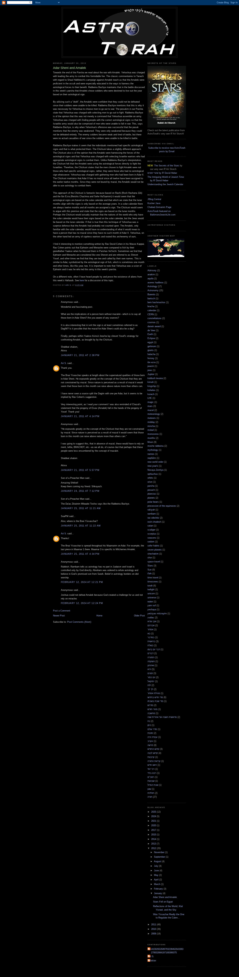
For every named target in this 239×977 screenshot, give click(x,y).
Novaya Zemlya (155, 470)
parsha (150, 486)
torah (150, 585)
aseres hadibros (155, 282)
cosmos (151, 322)
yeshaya (151, 609)
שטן (149, 789)
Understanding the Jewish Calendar (165, 184)
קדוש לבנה (152, 753)
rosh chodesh (154, 521)
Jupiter (150, 374)
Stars (150, 565)
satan (150, 525)
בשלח (150, 645)
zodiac (150, 617)
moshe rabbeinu (155, 446)
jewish (150, 366)
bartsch (151, 298)
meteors (151, 418)
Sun (149, 569)
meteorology (153, 414)
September (160, 857)
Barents (151, 294)
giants (150, 350)
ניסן (149, 725)
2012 (154, 848)
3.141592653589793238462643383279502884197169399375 (165, 951)
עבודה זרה (152, 737)
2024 (154, 816)
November (159, 852)
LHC (149, 398)
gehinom (151, 346)
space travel (153, 561)
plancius (151, 493)
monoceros (153, 434)
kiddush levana (155, 378)
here (82, 280)
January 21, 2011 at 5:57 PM (80, 470)
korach (150, 394)
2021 (154, 821)
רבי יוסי (150, 769)
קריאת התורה (153, 761)
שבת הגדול (152, 785)
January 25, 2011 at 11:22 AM (81, 525)
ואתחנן (150, 665)
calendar (151, 310)
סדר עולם (152, 729)
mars (150, 406)
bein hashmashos (156, 302)
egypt (150, 342)
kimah (150, 382)
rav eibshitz (153, 517)
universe (151, 597)
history (150, 358)
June (157, 870)
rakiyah (151, 509)
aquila (150, 278)
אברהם (150, 625)
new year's (152, 466)
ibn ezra (151, 362)
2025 (154, 811)
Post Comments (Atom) (79, 622)
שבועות (150, 781)
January (158, 893)
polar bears (153, 502)
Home (99, 615)
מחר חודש (152, 709)
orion (149, 482)
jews (149, 370)
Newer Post (59, 615)
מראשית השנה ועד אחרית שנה (162, 717)
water (150, 601)
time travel (152, 577)
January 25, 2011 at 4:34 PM (80, 554)
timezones (152, 581)
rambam (151, 513)
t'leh (149, 573)
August (158, 861)
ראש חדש (152, 765)
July (156, 866)
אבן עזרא (151, 621)
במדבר (150, 637)
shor (149, 557)
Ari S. (64, 363)
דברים (150, 653)
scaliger (151, 529)
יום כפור (151, 677)
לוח (149, 685)
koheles (151, 390)
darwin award (154, 326)
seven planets (154, 549)
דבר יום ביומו (153, 649)
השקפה (151, 661)
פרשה (150, 745)
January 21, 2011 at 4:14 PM (80, 416)
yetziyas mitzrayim (157, 613)
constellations (154, 318)
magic (150, 402)
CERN (150, 314)
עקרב (150, 741)
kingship (151, 386)
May (156, 875)
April (156, 879)
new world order (155, 462)
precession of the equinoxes (161, 506)
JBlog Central (154, 199)
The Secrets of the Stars (166, 165)
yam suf (151, 605)
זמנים (150, 673)
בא (148, 633)
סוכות (150, 733)
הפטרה (150, 657)
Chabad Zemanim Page (159, 207)
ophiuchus (152, 474)
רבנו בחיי (151, 773)
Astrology (152, 286)
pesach (151, 490)
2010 (154, 929)
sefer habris (153, 545)
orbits (150, 477)
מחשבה (151, 713)
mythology (152, 450)
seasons (151, 537)
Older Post (139, 615)
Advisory (151, 270)
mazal (150, 410)
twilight (150, 589)
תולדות (150, 793)
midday (151, 422)
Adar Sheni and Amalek (165, 897)
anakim (151, 274)
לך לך (150, 689)
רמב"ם (150, 777)
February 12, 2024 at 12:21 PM (82, 582)
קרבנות (150, 757)
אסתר (150, 629)
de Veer (151, 330)
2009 (154, 933)
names (150, 454)
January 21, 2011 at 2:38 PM (80, 355)
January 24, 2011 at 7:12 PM (80, 491)
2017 (154, 830)
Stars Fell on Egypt (163, 901)
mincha (151, 426)
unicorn (151, 593)
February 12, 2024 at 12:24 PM (82, 603)
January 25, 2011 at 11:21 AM (81, 508)
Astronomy (153, 290)
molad (150, 430)
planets (151, 497)
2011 (154, 924)
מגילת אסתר (153, 693)
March (157, 884)
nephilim (151, 458)
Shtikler (152, 960)
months (151, 438)
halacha (151, 354)
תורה (149, 797)
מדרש (150, 705)
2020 (154, 825)
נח (148, 721)
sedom (150, 541)
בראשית (151, 641)
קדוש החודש (153, 749)
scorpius (151, 533)
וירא (149, 669)
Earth (150, 334)
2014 (154, 839)
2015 (154, 834)
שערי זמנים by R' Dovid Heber (162, 173)
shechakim (153, 553)
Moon (150, 442)
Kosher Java (153, 203)
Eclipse (151, 338)
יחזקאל (150, 681)
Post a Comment (61, 610)
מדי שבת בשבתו (155, 701)
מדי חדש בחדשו (155, 697)
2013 (154, 843)
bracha (150, 306)
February (159, 888)
